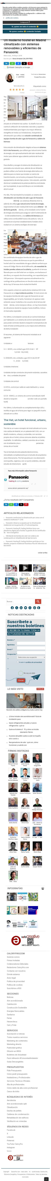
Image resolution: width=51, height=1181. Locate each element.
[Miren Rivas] (25, 817)
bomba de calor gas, (40, 92)
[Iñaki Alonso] (13, 876)
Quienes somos (13, 957)
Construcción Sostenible (17, 1008)
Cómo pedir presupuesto (17, 1074)
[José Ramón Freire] (25, 773)
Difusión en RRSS (14, 1051)
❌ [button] (49, 5)
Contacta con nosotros (16, 971)
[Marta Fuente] (25, 846)
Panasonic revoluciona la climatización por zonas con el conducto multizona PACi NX (24, 519)
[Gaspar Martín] (37, 861)
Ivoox (9, 1151)
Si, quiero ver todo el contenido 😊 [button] (25, 27)
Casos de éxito (13, 1091)
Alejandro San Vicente (13, 794)
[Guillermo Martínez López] (13, 832)
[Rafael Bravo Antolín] (37, 773)
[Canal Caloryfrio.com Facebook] (12, 608)
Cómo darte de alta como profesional (22, 1088)
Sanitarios (11, 1015)
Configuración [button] (25, 22)
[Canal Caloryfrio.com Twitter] (17, 608)
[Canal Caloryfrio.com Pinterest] (35, 608)
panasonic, (33, 90)
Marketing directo (14, 1044)
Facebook (11, 1130)
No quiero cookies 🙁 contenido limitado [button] (25, 31)
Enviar (21, 680)
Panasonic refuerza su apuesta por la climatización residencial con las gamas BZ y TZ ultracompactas (22, 524)
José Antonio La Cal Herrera (37, 823)
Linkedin (10, 1137)
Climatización (12, 1107)
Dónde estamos (13, 974)
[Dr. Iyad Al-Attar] (37, 832)
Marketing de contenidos (17, 1041)
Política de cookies (15, 985)
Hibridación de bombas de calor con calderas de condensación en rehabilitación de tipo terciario (21, 537)
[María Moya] (37, 846)
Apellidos (11, 645)
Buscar (38, 601)
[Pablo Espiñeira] (13, 802)
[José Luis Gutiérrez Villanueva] (13, 861)
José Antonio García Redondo (13, 779)
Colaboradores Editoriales (17, 964)
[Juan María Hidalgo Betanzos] (37, 802)
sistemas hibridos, (41, 90)
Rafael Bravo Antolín (37, 779)
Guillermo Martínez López (13, 838)
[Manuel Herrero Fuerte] (13, 758)
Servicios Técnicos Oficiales (18, 1081)
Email (10, 649)
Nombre (11, 640)
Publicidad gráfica (14, 1048)
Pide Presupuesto (14, 1070)
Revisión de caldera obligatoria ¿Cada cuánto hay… (25, 710)
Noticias (10, 997)
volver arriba (42, 553)
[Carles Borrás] (13, 817)
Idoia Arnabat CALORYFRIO (23, 59)
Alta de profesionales (15, 1084)
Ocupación (12, 654)
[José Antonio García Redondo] (13, 773)
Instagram (11, 1147)
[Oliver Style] (13, 846)
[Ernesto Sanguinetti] (37, 758)
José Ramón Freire (25, 779)
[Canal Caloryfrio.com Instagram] (30, 608)
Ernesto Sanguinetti (37, 764)
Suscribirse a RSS (14, 988)
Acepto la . (30, 662)
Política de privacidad (16, 981)
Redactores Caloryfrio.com (18, 967)
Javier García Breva (25, 764)
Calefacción (12, 1004)
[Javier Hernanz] (37, 788)
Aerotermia (11, 1100)
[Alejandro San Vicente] (13, 788)
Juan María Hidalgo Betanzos (37, 809)
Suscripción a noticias (16, 1034)
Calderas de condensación (18, 1114)
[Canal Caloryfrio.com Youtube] (26, 608)
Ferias (9, 1018)
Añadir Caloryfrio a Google (19, 67)
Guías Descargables (15, 1062)
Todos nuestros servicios (17, 1037)
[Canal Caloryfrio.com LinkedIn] (21, 608)
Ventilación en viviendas (17, 1121)
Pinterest (10, 1140)
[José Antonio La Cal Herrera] (37, 817)
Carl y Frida (11, 1025)
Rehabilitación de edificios (17, 1118)
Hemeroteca (12, 1021)
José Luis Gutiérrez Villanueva (13, 868)
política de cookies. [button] (12, 18)
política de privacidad (34, 662)
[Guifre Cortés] (25, 861)
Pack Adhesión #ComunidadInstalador (22, 1058)
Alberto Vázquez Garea (25, 838)
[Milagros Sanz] (25, 802)
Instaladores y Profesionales (18, 1077)
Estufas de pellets (14, 1111)
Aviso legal (11, 978)
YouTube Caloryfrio (15, 1144)
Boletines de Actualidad (16, 1055)
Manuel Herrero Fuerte (13, 764)
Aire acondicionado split (17, 1104)
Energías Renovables (15, 1011)
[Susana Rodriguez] (25, 788)
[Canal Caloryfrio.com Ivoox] (39, 608)
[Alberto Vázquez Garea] (25, 832)
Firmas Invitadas (13, 960)
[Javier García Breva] (25, 758)
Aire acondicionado (15, 1001)
